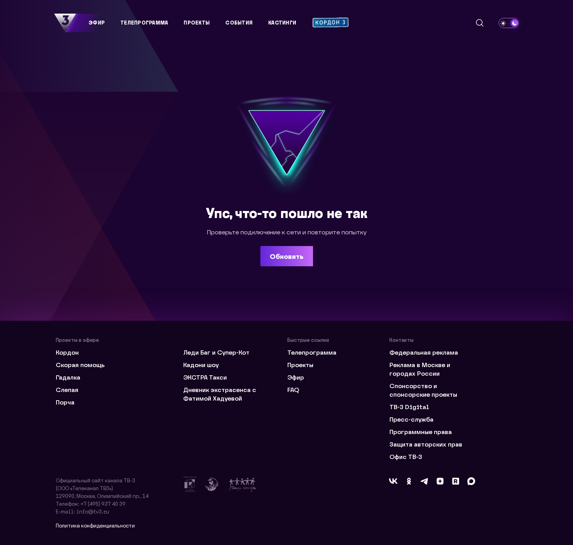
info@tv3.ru (92, 511)
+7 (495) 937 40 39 (103, 503)
